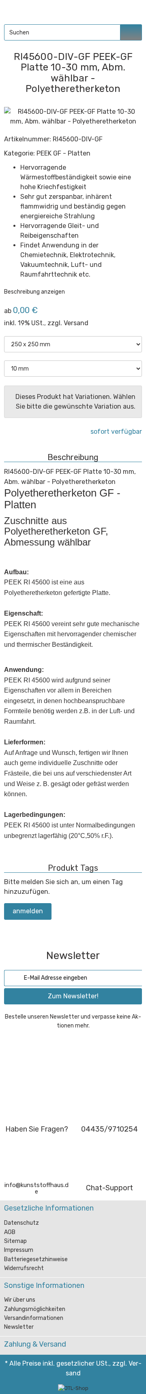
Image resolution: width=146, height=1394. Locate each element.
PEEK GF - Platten (63, 153)
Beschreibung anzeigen (35, 291)
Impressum (18, 1250)
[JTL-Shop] (73, 1388)
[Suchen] (131, 32)
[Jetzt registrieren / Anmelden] (113, 10)
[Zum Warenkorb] (132, 10)
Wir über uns (19, 1299)
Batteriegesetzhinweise (36, 1259)
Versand (76, 323)
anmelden (28, 911)
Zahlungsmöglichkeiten (34, 1309)
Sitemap (15, 1241)
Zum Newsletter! (73, 996)
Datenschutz (21, 1222)
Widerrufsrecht (24, 1268)
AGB (9, 1232)
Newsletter (19, 1327)
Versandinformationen (33, 1318)
